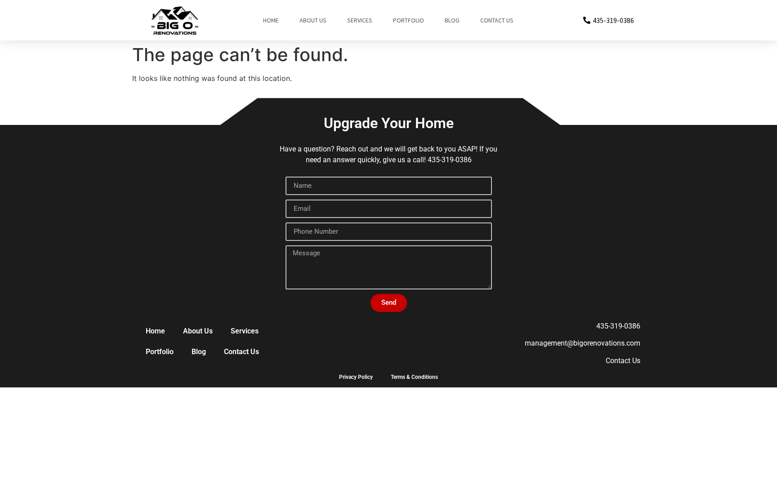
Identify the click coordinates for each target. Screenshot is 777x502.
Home (271, 20)
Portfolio (408, 20)
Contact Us (497, 20)
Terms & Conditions (414, 377)
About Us (312, 20)
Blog (452, 20)
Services (359, 20)
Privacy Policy (356, 377)
